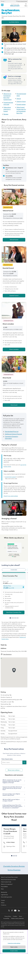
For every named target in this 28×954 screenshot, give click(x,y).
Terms (20, 916)
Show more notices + (14, 770)
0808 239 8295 (14, 5)
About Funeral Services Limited (8, 879)
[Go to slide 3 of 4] (14, 855)
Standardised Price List (11, 431)
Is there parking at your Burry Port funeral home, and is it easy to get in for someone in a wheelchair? (12, 806)
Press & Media (4, 886)
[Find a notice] (24, 762)
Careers (3, 900)
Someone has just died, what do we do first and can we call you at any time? (12, 788)
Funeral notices (21, 104)
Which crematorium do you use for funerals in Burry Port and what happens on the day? (12, 781)
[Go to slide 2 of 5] (12, 617)
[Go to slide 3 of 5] (14, 617)
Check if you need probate (11, 496)
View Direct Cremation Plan (13, 612)
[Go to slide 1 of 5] (10, 617)
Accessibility (6, 918)
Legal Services (4, 894)
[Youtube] (15, 910)
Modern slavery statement (17, 918)
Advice (2, 902)
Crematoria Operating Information (11, 437)
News (2, 889)
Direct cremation (14, 349)
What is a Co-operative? (7, 884)
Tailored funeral (14, 239)
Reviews (6, 114)
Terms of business (14, 870)
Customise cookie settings (14, 943)
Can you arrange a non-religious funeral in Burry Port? (11, 794)
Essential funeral (14, 295)
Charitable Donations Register (14, 866)
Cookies (15, 916)
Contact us (3, 905)
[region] (14, 942)
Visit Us (19, 98)
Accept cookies (14, 950)
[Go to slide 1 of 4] (11, 855)
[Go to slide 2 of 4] (13, 855)
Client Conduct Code (6, 882)
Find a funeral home (22, 1)
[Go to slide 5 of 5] (17, 617)
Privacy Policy (8, 916)
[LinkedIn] (19, 910)
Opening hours (21, 101)
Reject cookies (13, 947)
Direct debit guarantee (6, 897)
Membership (4, 892)
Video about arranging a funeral (7, 109)
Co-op (2, 1)
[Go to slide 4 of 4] (16, 855)
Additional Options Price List (13, 434)
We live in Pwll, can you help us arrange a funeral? (11, 800)
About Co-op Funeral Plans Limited (9, 877)
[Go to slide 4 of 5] (15, 617)
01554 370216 (15, 22)
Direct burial (14, 405)
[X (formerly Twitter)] (9, 910)
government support (10, 477)
